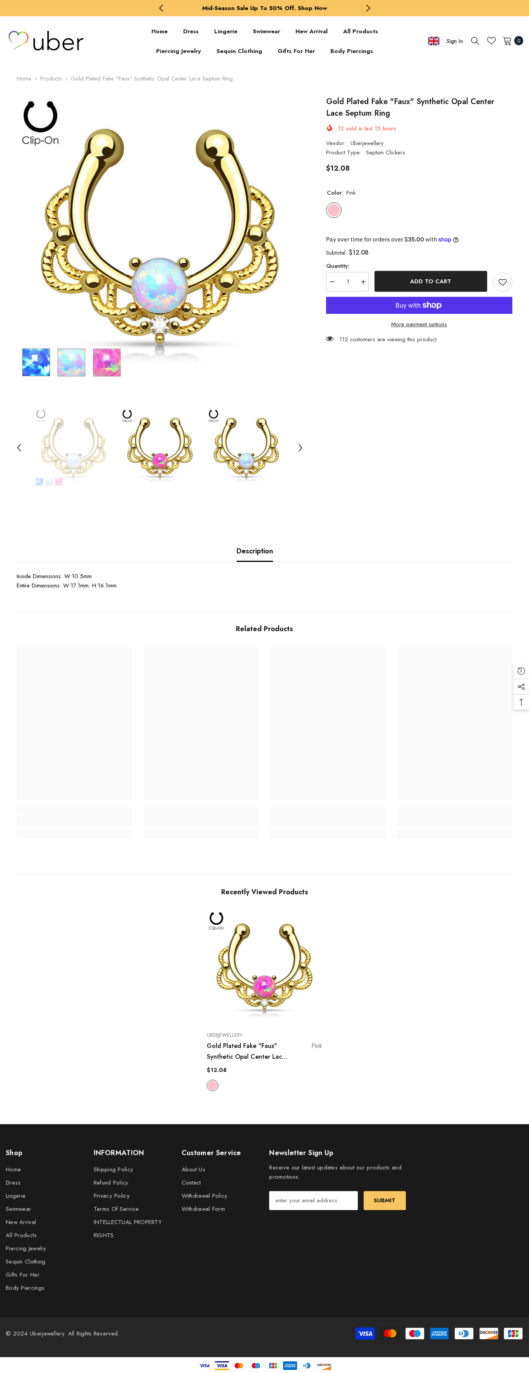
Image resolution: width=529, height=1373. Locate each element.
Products (51, 78)
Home (24, 78)
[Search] (475, 40)
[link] (74, 820)
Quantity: (337, 266)
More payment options (419, 324)
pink (212, 1085)
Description (255, 551)
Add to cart (430, 281)
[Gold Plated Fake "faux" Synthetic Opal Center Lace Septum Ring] (264, 967)
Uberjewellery (367, 143)
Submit (384, 1200)
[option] (264, 8)
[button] (19, 448)
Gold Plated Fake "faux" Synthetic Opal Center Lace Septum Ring (264, 1051)
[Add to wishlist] (502, 282)
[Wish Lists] (491, 40)
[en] (434, 41)
